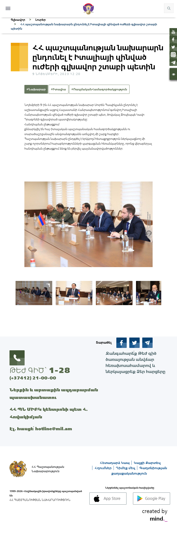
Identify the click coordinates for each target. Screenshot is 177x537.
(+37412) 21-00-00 (32, 378)
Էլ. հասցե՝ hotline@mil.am (40, 428)
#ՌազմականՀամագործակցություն (99, 89)
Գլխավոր (18, 20)
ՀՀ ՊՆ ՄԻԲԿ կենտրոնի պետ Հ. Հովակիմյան (48, 412)
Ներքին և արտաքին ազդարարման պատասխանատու (53, 393)
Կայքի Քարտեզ (147, 463)
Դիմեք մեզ (126, 468)
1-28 (59, 370)
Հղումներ (103, 468)
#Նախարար (36, 89)
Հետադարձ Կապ (115, 463)
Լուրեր (40, 20)
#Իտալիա (58, 89)
